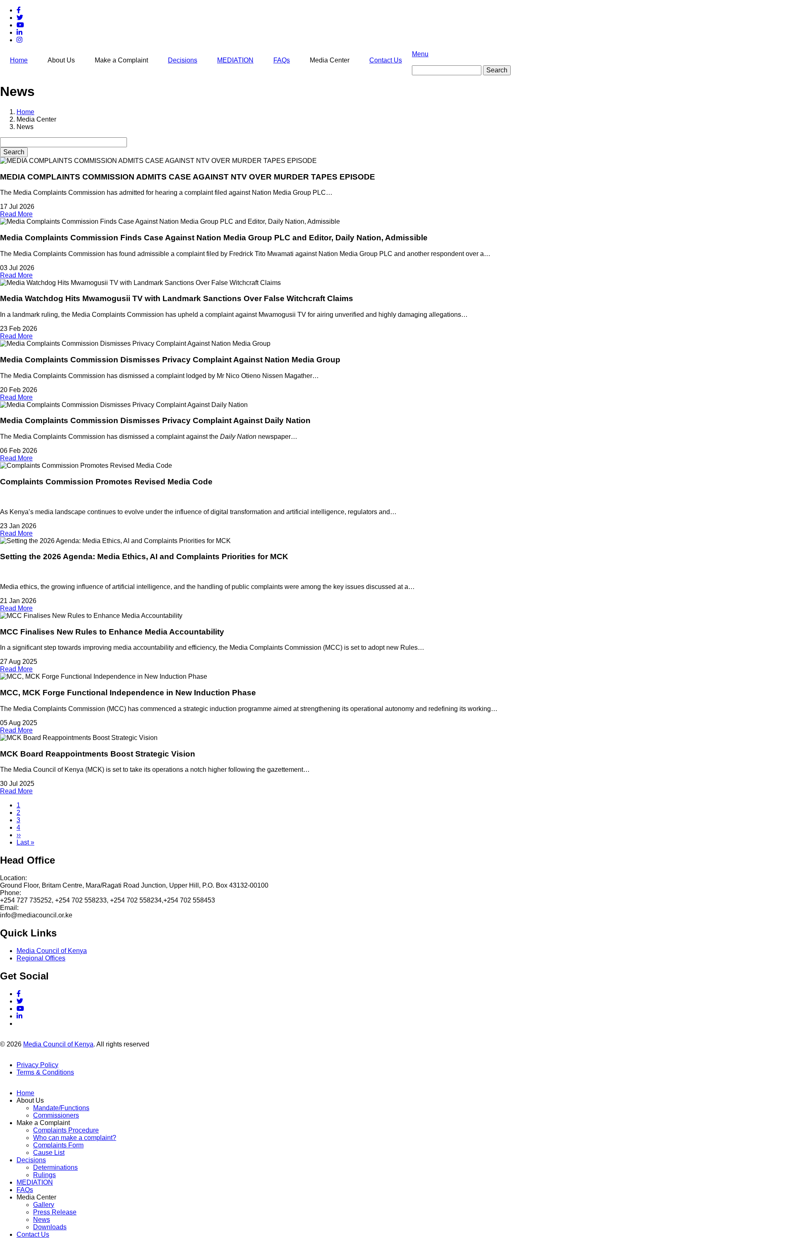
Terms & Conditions (45, 1072)
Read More (16, 214)
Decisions (182, 60)
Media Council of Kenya (52, 950)
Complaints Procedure (66, 1130)
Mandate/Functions (61, 1107)
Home (19, 60)
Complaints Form (58, 1145)
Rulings (44, 1174)
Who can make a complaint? (74, 1137)
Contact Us (385, 60)
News (41, 1219)
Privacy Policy (37, 1064)
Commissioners (56, 1115)
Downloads (50, 1227)
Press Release (55, 1212)
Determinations (55, 1167)
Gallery (43, 1204)
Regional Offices (41, 958)
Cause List (49, 1152)
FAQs (281, 60)
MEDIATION (235, 60)
